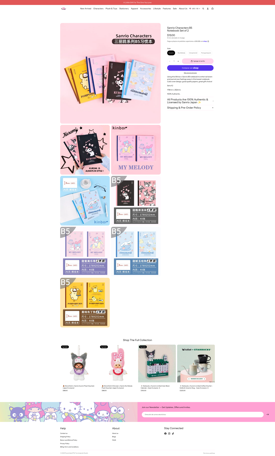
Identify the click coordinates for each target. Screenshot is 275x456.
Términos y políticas (209, 453)
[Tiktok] (173, 433)
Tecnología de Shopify (81, 453)
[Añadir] (211, 379)
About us (115, 433)
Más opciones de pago (190, 73)
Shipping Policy (65, 437)
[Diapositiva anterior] (63, 363)
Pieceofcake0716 (70, 453)
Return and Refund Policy (68, 440)
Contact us (63, 433)
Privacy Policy (64, 443)
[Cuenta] (207, 8)
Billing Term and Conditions (69, 447)
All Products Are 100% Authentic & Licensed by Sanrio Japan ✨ (187, 101)
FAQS (114, 440)
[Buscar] (203, 8)
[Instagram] (169, 433)
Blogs (114, 437)
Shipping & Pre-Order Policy (184, 107)
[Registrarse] (267, 414)
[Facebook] (165, 433)
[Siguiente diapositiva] (94, 363)
